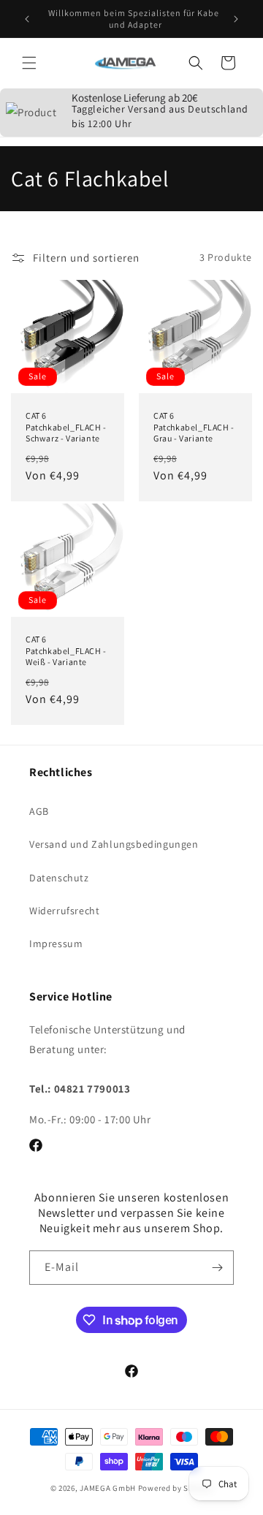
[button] (29, 63)
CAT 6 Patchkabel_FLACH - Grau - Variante (194, 427)
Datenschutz (59, 877)
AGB (39, 811)
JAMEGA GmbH (108, 1488)
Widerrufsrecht (64, 910)
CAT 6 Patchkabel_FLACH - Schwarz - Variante (66, 427)
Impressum (56, 943)
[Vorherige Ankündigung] (27, 19)
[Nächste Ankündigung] (236, 19)
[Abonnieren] (217, 1267)
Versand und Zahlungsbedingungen (114, 844)
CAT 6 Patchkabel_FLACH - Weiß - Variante (66, 650)
